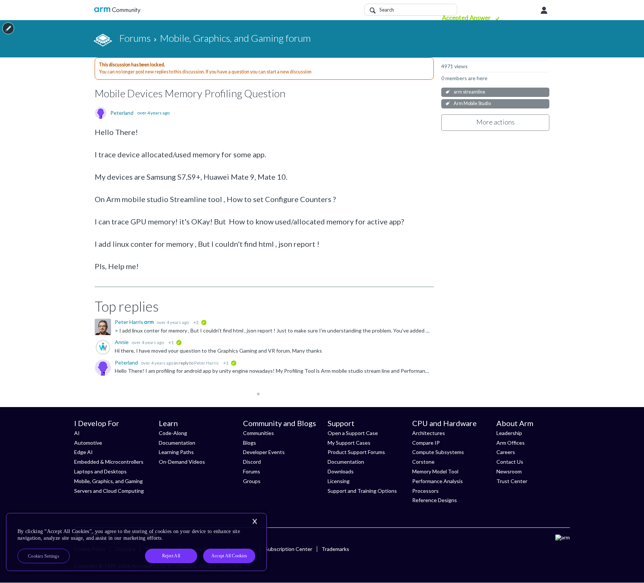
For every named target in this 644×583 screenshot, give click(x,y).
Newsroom (509, 471)
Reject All (171, 555)
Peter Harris (129, 322)
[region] (136, 542)
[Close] (254, 521)
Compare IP (426, 442)
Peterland (121, 113)
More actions (495, 122)
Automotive (88, 442)
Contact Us (509, 461)
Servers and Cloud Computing (109, 491)
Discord (252, 461)
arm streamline (469, 92)
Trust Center (511, 481)
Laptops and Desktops (100, 471)
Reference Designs (434, 500)
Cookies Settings (43, 556)
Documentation (177, 442)
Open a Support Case (353, 433)
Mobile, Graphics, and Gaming (108, 481)
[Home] (117, 10)
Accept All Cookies (229, 555)
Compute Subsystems (438, 452)
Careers (505, 452)
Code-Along (173, 433)
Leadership (509, 433)
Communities (258, 433)
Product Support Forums (356, 452)
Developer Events (264, 452)
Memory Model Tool (435, 471)
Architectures (428, 433)
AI (77, 433)
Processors (425, 491)
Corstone (423, 461)
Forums (251, 471)
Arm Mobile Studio (472, 103)
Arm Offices (510, 442)
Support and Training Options (362, 491)
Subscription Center (288, 549)
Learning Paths (176, 452)
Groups (252, 481)
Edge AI (83, 452)
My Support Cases (349, 442)
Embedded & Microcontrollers (108, 461)
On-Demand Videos (182, 461)
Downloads (341, 471)
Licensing (339, 481)
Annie (122, 342)
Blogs (249, 442)
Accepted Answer (467, 18)
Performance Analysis (437, 481)
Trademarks (335, 549)
